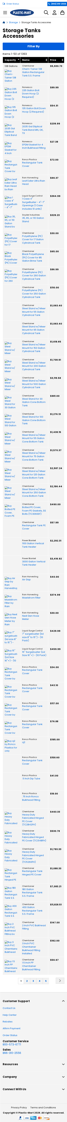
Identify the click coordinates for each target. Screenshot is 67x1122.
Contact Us (9, 1008)
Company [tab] (10, 1077)
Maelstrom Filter (31, 597)
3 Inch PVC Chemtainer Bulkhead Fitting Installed (31, 948)
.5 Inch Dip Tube (31, 778)
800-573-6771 (12, 1044)
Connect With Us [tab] (14, 1089)
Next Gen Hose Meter (30, 617)
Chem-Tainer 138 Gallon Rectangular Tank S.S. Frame (33, 72)
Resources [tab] (10, 1064)
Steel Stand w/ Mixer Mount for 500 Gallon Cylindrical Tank (34, 384)
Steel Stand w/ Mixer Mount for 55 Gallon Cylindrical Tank (34, 312)
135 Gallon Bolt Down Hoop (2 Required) (34, 110)
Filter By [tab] (34, 46)
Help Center (10, 1015)
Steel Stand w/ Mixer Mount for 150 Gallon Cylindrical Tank (34, 348)
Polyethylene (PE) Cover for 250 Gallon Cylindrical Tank (34, 294)
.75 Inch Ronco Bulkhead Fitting (31, 798)
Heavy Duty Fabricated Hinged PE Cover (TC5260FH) (33, 857)
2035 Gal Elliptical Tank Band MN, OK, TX (32, 130)
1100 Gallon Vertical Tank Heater (33, 545)
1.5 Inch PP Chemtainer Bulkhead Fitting (31, 966)
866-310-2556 (12, 1053)
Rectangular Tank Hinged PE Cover (32, 873)
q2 (23, 742)
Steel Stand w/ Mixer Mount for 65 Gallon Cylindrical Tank (34, 330)
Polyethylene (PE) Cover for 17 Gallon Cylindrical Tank (33, 239)
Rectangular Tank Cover (32, 164)
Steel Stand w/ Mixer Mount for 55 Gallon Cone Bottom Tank (34, 438)
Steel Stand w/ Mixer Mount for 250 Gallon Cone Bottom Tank (34, 493)
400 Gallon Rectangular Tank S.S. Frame (32, 911)
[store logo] (22, 12)
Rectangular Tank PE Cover (34, 527)
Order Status (12, 4)
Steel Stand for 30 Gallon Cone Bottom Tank (34, 402)
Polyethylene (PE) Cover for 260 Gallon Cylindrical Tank (34, 276)
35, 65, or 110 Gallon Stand (33, 219)
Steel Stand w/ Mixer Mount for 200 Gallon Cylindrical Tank (34, 366)
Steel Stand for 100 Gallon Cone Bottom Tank (34, 420)
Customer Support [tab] (16, 1001)
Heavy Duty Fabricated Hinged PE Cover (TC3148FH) (34, 837)
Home (4, 22)
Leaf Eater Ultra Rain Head (33, 182)
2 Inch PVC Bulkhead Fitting (34, 927)
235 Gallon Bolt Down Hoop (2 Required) (30, 94)
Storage (13, 22)
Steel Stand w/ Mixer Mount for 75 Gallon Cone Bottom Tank (34, 456)
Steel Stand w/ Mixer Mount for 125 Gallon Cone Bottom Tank (34, 474)
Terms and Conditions (43, 1107)
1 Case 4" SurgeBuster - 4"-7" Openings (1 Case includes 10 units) (33, 204)
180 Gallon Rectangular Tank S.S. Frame (32, 893)
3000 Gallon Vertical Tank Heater (33, 563)
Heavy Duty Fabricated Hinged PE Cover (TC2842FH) (33, 819)
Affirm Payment (11, 1028)
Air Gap (26, 579)
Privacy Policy (19, 1107)
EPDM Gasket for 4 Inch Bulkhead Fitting (34, 146)
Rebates (8, 1021)
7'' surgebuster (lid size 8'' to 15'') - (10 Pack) (33, 637)
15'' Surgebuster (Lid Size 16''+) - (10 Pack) (34, 653)
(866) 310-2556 (58, 4)
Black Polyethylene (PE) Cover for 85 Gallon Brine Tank (33, 257)
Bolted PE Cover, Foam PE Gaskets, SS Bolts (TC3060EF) (34, 511)
